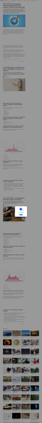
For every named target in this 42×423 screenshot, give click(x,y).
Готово (21, 214)
